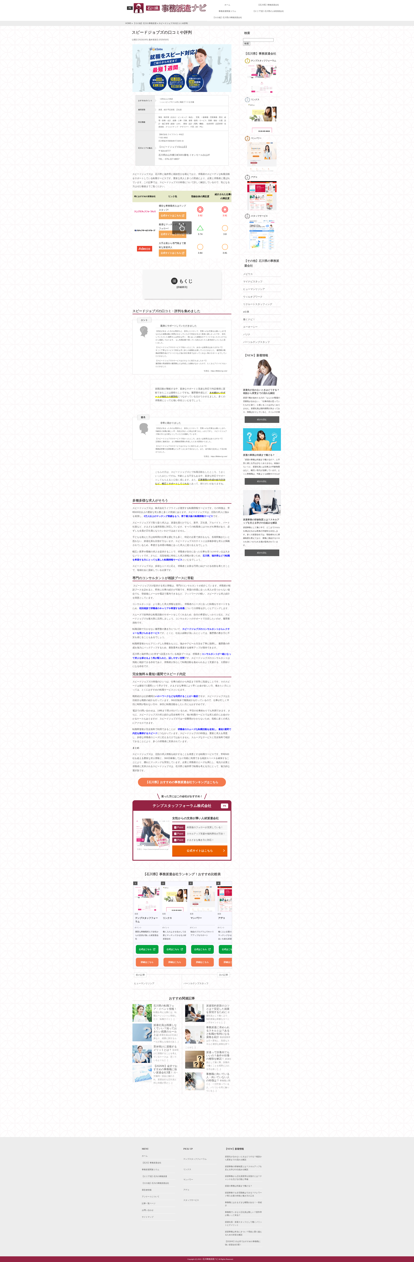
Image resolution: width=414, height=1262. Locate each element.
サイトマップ (147, 1217)
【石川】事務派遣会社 (151, 1163)
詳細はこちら (147, 962)
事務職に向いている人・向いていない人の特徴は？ (217, 1077)
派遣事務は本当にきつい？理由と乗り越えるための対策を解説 (243, 1233)
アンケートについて (150, 1196)
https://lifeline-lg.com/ (219, 371)
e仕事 (246, 311)
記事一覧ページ (148, 1203)
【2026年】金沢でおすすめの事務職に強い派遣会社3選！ (165, 1069)
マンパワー (188, 1179)
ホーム (227, 5)
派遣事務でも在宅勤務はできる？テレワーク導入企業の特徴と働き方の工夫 (243, 1194)
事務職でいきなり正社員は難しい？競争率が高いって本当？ (243, 1213)
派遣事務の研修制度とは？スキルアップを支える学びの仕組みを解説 (243, 1168)
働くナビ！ (249, 319)
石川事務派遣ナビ (210, 1259)
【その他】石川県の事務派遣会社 (227, 17)
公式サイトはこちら (171, 215)
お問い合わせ (147, 1210)
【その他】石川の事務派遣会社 (155, 1183)
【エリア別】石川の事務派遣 (154, 1176)
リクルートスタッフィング (257, 304)
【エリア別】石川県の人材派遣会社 (268, 11)
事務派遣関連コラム (227, 11)
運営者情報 (147, 1190)
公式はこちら (145, 949)
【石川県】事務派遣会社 (268, 5)
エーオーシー (250, 326)
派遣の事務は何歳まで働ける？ (259, 455)
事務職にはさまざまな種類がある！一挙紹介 (243, 1204)
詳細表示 (181, 287)
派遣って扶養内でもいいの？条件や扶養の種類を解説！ (217, 1055)
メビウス (248, 274)
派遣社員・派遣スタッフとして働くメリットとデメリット (243, 1223)
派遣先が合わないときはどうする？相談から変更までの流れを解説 (243, 1158)
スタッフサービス (191, 1200)
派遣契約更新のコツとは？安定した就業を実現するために (217, 1008)
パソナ (246, 334)
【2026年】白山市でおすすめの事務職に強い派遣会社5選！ (243, 1243)
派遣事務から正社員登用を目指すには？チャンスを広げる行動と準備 (243, 1177)
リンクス (187, 1169)
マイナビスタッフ (252, 281)
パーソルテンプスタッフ (256, 342)
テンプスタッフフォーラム (195, 1159)
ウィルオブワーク (252, 296)
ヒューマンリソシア (254, 289)
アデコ (186, 1190)
